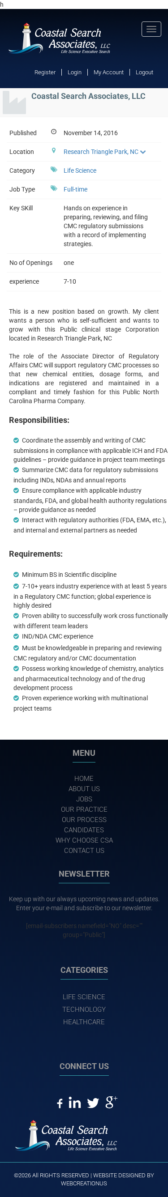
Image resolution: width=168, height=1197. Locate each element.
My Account (109, 72)
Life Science (80, 170)
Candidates (84, 830)
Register (45, 72)
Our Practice (84, 809)
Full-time (75, 189)
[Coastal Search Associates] (64, 39)
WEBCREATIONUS (84, 1183)
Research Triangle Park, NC (101, 151)
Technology (84, 1009)
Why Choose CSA (84, 840)
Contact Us (84, 851)
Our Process (84, 820)
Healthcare (84, 1022)
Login (75, 72)
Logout (144, 72)
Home (84, 779)
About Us (84, 789)
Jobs (84, 799)
